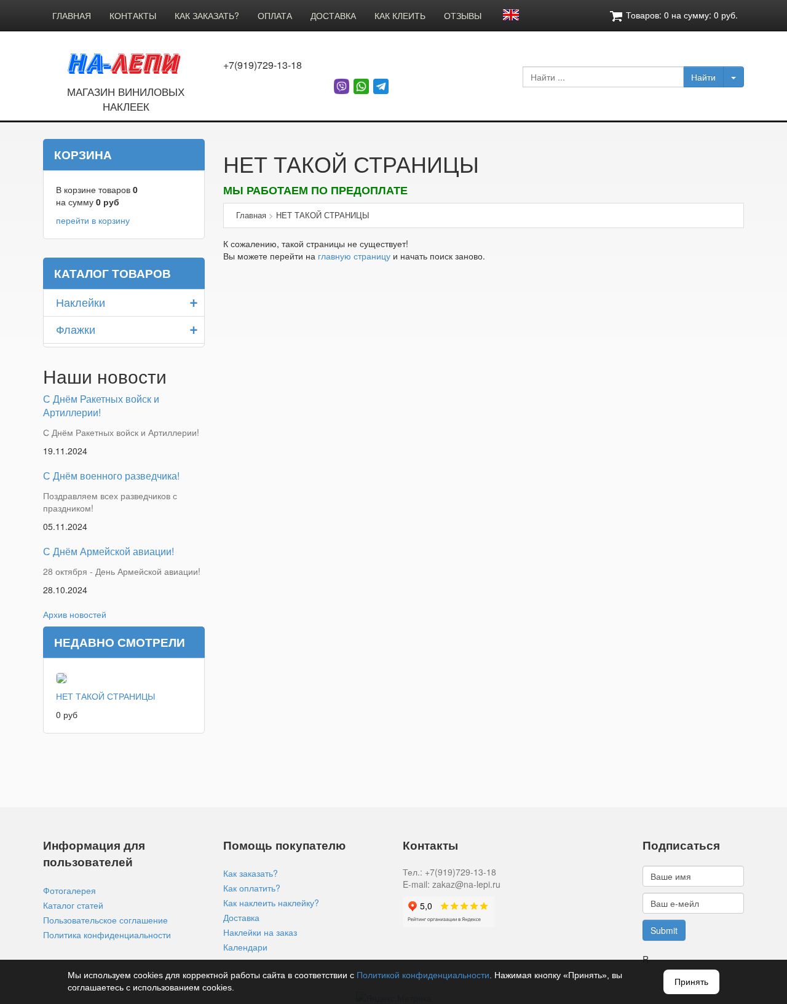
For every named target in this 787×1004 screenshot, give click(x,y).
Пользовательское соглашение (105, 920)
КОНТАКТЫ (132, 15)
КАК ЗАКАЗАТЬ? (207, 15)
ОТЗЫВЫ (462, 15)
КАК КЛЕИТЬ (399, 15)
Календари (245, 947)
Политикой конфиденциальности (423, 975)
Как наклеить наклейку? (271, 902)
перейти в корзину (93, 220)
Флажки (75, 329)
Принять (691, 982)
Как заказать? (250, 873)
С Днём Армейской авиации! (108, 551)
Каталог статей (73, 905)
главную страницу (354, 256)
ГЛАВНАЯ (71, 15)
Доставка (241, 917)
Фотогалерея (69, 890)
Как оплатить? (251, 888)
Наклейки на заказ (260, 932)
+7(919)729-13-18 (262, 65)
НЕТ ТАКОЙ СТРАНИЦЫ (105, 696)
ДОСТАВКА (333, 15)
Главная (251, 215)
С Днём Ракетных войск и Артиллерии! (101, 406)
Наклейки (80, 302)
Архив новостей (74, 614)
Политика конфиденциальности (107, 934)
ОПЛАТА (275, 15)
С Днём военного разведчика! (111, 475)
